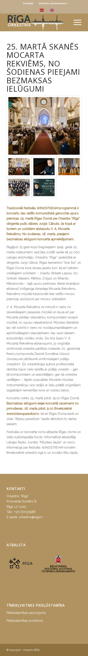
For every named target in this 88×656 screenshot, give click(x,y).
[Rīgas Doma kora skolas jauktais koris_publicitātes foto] (19, 187)
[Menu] (75, 22)
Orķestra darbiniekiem (53, 3)
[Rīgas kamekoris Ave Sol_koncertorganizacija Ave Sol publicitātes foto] (68, 166)
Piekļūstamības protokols (25, 620)
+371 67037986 (25, 512)
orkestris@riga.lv (31, 517)
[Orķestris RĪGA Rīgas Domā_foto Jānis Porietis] (44, 125)
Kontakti (28, 3)
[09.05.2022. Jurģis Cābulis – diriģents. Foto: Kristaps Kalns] (44, 166)
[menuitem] (28, 3)
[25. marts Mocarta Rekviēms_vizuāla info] (44, 187)
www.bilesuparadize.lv (23, 413)
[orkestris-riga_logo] (36, 22)
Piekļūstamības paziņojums (26, 613)
